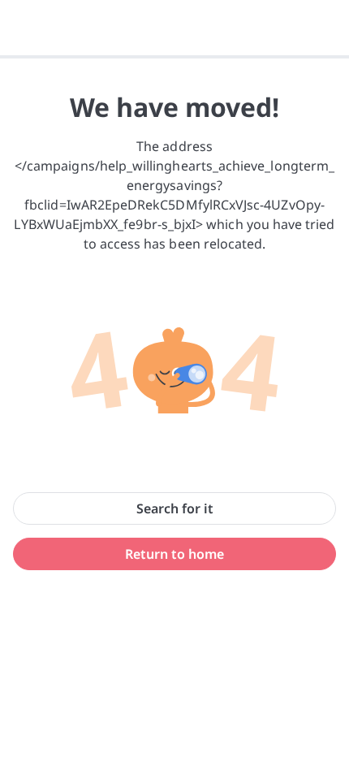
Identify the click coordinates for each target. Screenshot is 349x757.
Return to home (174, 554)
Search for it (174, 508)
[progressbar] (174, 56)
